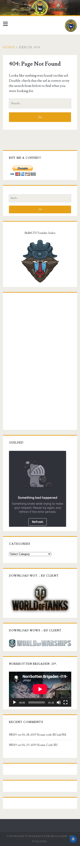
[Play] (14, 702)
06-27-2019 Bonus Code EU (39, 745)
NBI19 (13, 734)
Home (9, 47)
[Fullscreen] (65, 702)
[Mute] (59, 702)
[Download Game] (40, 598)
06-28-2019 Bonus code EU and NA (44, 734)
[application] (40, 689)
